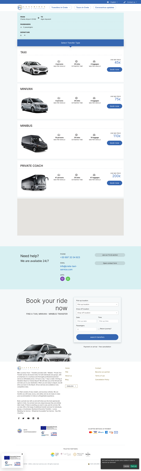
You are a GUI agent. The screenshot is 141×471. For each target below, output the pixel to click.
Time (100, 317)
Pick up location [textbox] (83, 304)
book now (114, 69)
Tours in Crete (82, 7)
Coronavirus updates (104, 7)
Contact (98, 368)
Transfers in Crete (59, 7)
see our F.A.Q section (110, 255)
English (70, 386)
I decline (126, 466)
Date (78, 317)
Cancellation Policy (102, 380)
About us (68, 376)
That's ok (133, 466)
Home (67, 368)
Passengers (80, 326)
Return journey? (105, 329)
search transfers (97, 337)
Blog (66, 380)
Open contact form (110, 263)
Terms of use (100, 376)
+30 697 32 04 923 (70, 257)
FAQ (66, 372)
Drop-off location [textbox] (84, 313)
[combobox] (97, 304)
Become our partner (102, 372)
